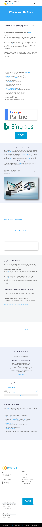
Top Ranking (18, 50)
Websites (26, 329)
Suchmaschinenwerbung (12, 90)
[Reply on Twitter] (8, 393)
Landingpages (27, 72)
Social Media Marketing (16, 77)
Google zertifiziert (16, 419)
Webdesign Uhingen (6, 517)
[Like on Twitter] (12, 393)
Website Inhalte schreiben (28, 477)
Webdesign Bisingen (6, 506)
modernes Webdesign (12, 43)
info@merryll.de (6, 482)
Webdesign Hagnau (6, 515)
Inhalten (8, 271)
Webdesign (30, 32)
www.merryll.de (6, 483)
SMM (22, 77)
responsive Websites (8, 277)
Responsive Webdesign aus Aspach (9, 504)
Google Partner (25, 154)
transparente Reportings (10, 428)
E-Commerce (13, 88)
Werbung (19, 163)
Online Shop (8, 88)
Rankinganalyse (9, 76)
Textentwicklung (9, 77)
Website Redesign (26, 483)
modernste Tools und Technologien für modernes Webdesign (22, 230)
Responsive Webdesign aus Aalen (9, 502)
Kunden (28, 158)
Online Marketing (26, 485)
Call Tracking (9, 94)
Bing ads (25, 419)
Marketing (10, 158)
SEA (7, 90)
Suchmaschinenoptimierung (13, 89)
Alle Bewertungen (21, 374)
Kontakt (24, 488)
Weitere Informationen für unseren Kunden (13, 219)
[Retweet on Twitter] (10, 393)
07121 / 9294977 (9, 479)
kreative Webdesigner (10, 423)
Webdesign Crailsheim (7, 508)
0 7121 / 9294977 (8, 1)
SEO (7, 89)
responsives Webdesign (31, 267)
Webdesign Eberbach (7, 511)
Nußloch (10, 151)
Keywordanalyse (9, 81)
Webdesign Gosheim (6, 513)
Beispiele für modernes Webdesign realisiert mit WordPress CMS (16, 304)
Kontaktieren (6, 297)
